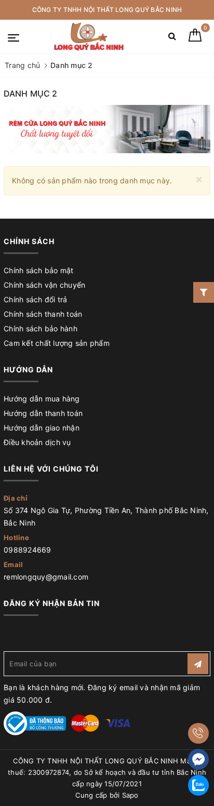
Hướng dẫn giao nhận (41, 427)
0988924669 (27, 549)
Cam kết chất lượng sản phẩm (57, 343)
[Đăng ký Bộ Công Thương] (35, 722)
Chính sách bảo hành (40, 328)
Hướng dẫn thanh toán (43, 413)
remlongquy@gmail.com (46, 576)
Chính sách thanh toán (43, 314)
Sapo (130, 795)
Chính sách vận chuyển (44, 284)
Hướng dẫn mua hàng (42, 398)
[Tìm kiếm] (172, 38)
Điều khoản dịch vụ (37, 442)
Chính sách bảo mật (39, 270)
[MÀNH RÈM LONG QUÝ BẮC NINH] (88, 36)
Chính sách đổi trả (36, 299)
